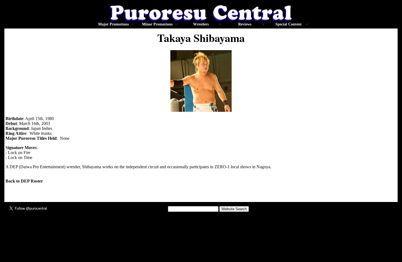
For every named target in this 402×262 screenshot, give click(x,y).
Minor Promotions (157, 24)
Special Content (288, 24)
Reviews (244, 24)
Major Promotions (113, 24)
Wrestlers (201, 24)
